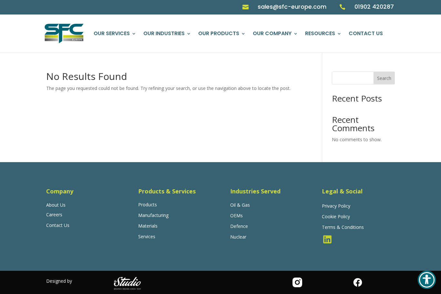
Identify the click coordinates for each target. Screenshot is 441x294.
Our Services (112, 33)
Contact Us (366, 33)
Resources (320, 33)
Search (384, 78)
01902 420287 (374, 7)
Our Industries (164, 33)
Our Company (272, 33)
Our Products (218, 33)
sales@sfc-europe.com (292, 7)
